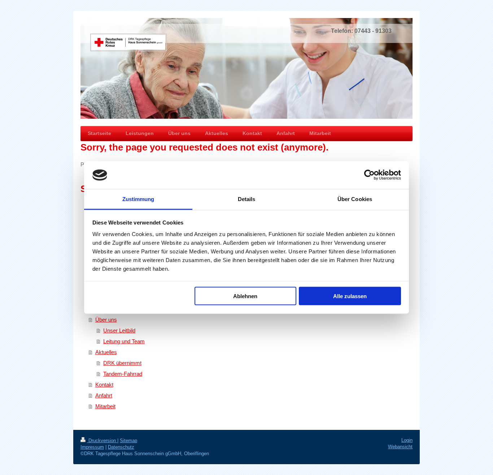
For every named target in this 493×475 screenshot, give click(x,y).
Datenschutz (121, 447)
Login (407, 440)
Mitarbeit (105, 406)
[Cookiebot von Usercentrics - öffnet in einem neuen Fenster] (369, 175)
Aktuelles (106, 352)
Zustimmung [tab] (138, 199)
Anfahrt (103, 395)
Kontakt (104, 385)
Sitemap (128, 440)
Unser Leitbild (119, 330)
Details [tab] (247, 199)
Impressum (92, 447)
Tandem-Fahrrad (122, 374)
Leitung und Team (124, 341)
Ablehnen (245, 296)
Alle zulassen (350, 296)
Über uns (106, 320)
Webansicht (400, 446)
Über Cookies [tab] (354, 199)
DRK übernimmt (122, 363)
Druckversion (102, 440)
